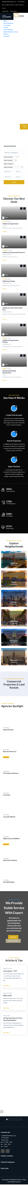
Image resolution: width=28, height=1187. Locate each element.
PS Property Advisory (11, 773)
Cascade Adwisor (9, 817)
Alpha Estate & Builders (11, 838)
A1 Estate (6, 795)
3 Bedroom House (8, 281)
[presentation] (1, 1111)
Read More (6, 985)
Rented (4, 231)
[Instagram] (8, 1151)
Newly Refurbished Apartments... (9, 372)
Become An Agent (13, 941)
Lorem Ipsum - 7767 (10, 971)
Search (14, 182)
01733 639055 (21, 1)
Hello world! (7, 995)
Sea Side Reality (9, 882)
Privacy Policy (13, 11)
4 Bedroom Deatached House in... (14, 252)
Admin (6, 217)
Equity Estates (8, 730)
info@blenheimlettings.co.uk (9, 1)
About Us (13, 937)
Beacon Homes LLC (9, 751)
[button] (14, 1159)
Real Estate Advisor (10, 860)
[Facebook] (3, 1151)
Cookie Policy (5, 11)
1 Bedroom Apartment (10, 224)
